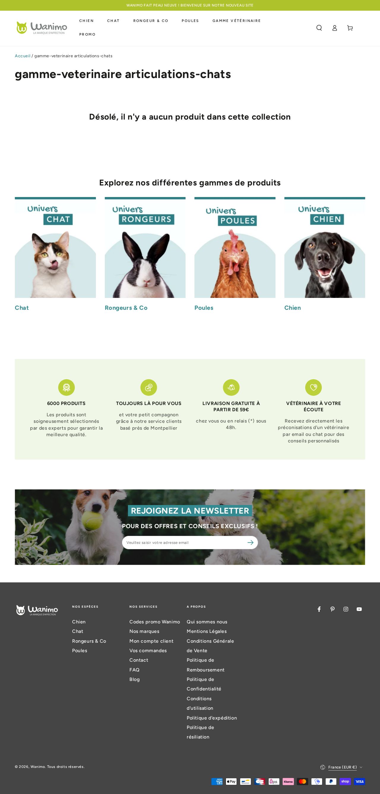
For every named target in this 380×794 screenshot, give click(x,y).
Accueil (22, 55)
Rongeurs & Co (89, 641)
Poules (79, 650)
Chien (79, 622)
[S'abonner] (251, 542)
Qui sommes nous (207, 622)
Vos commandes (148, 650)
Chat (77, 631)
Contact (138, 660)
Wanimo (38, 767)
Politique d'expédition (212, 718)
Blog (134, 679)
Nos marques (144, 631)
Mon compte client (151, 641)
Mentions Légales (207, 631)
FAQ (134, 670)
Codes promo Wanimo (154, 622)
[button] (319, 27)
